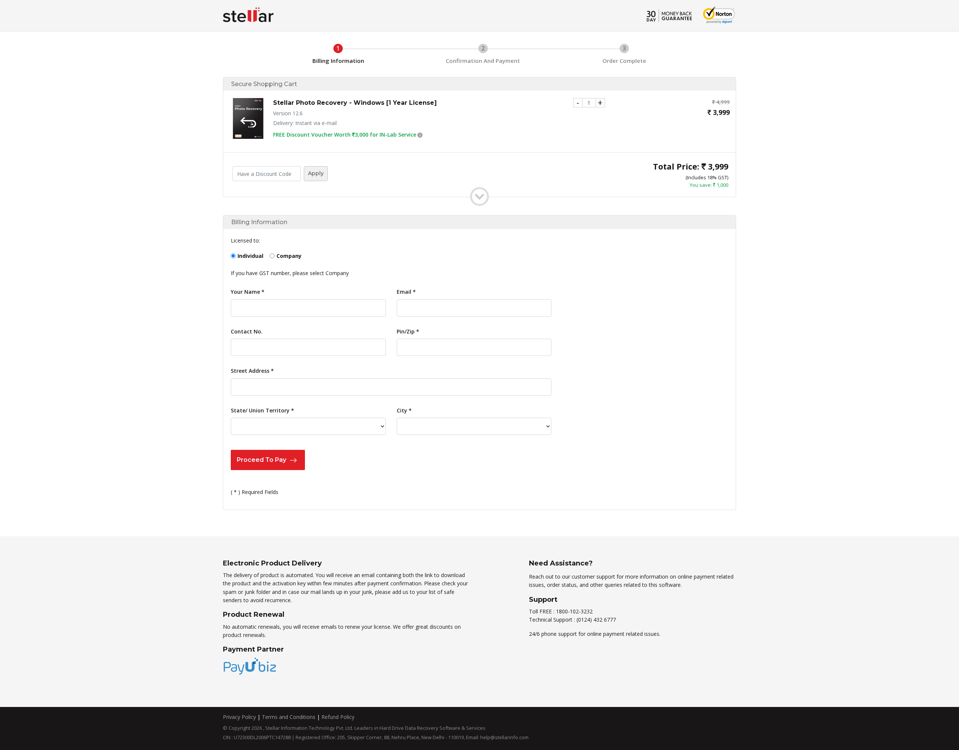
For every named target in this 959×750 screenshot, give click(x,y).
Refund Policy (337, 716)
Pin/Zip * (408, 331)
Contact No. (247, 331)
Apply (316, 173)
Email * (406, 291)
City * (404, 410)
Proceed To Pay (262, 459)
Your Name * (247, 291)
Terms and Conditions (288, 716)
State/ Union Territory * (262, 410)
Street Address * (252, 370)
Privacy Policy (239, 716)
